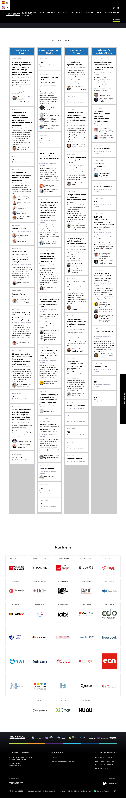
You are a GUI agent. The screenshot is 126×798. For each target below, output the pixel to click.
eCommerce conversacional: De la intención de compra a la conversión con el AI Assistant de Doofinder (49, 427)
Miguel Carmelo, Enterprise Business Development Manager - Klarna (51, 332)
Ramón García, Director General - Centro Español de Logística (79, 265)
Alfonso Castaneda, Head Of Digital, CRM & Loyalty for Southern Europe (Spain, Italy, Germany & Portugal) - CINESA (106, 318)
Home (42, 12)
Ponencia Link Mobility (103, 186)
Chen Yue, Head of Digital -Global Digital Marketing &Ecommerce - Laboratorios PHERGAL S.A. (24, 100)
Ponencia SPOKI (100, 367)
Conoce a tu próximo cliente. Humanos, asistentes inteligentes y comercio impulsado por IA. (76, 118)
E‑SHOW (83, 737)
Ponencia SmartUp (74, 459)
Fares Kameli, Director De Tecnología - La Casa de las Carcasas (78, 146)
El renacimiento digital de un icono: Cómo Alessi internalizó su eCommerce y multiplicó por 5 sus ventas (22, 359)
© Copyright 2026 (16, 791)
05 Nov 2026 (70, 40)
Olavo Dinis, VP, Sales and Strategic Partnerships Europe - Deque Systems (106, 262)
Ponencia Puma (18, 294)
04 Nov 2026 (56, 40)
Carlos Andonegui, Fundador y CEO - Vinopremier (77, 270)
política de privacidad (33, 791)
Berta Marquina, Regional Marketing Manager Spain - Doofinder (51, 457)
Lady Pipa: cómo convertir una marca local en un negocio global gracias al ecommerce (75, 366)
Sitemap (62, 791)
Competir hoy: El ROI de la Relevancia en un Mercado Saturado (48, 79)
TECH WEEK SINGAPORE (104, 761)
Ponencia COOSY (19, 229)
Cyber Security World (51, 738)
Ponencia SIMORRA (47, 468)
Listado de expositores (57, 12)
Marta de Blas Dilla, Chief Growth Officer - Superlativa (51, 191)
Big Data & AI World (63, 738)
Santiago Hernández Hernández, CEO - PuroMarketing (104, 175)
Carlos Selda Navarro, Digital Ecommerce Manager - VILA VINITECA (79, 88)
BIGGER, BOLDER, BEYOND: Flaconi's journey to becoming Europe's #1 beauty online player (20, 257)
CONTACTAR (56, 757)
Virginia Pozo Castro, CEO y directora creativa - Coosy (24, 235)
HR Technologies (92, 738)
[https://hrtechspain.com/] (87, 738)
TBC (14, 159)
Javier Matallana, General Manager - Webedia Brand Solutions (106, 100)
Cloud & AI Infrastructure (39, 738)
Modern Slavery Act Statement (79, 791)
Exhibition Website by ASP (106, 791)
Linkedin (114, 8)
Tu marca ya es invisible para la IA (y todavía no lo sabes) (76, 159)
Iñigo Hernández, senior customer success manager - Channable (50, 383)
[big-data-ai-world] (58, 737)
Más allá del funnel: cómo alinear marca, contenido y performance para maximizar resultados (102, 116)
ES (7, 2)
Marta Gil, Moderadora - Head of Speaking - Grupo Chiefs (24, 197)
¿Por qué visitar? (112, 12)
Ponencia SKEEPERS (102, 148)
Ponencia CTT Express (76, 405)
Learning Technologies (104, 738)
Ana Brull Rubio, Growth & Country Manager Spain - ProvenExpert (106, 355)
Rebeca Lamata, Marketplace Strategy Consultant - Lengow (78, 350)
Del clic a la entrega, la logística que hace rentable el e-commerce (76, 241)
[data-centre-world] (70, 738)
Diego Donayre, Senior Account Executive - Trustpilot (78, 307)
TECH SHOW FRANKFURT (104, 765)
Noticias (116, 20)
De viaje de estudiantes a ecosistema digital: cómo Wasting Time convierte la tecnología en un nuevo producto (21, 415)
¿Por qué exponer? (94, 12)
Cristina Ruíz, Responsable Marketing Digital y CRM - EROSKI (106, 311)
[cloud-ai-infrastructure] (33, 737)
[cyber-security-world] (46, 738)
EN (7, 7)
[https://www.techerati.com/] (16, 784)
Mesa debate (17, 457)
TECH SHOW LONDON (103, 757)
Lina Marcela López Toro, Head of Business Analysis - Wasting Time (24, 446)
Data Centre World (74, 738)
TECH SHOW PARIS (102, 768)
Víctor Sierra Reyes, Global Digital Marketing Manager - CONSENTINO (106, 137)
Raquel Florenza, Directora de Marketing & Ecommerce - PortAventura (51, 127)
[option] (5, 7)
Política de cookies (50, 791)
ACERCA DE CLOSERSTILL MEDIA (63, 761)
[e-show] (80, 737)
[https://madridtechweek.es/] (113, 738)
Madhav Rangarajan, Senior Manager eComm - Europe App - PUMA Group (24, 301)
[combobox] (5, 2)
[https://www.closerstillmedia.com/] (110, 784)
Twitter (118, 8)
